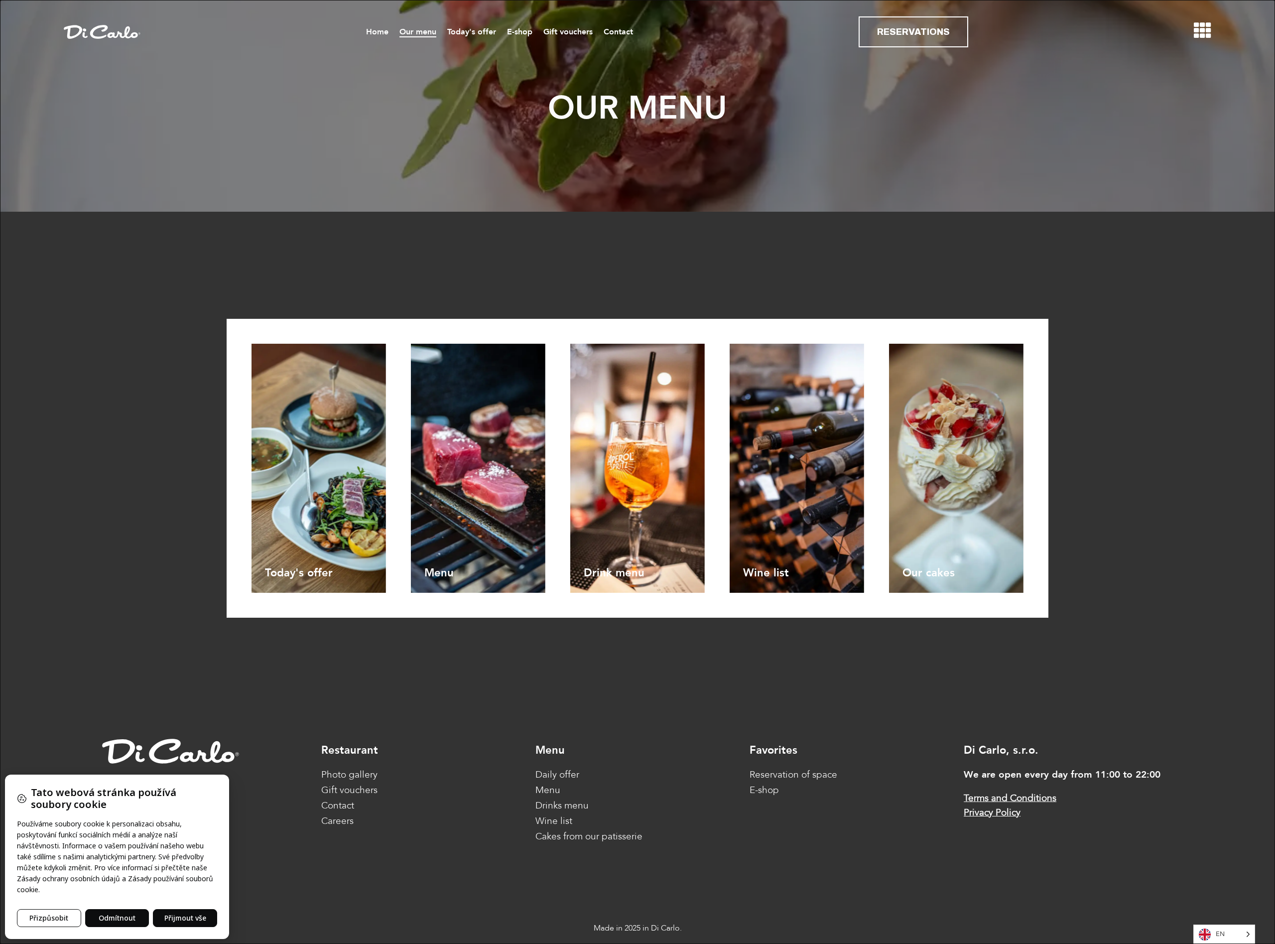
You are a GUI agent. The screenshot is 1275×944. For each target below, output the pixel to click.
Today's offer (471, 31)
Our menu (417, 31)
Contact (618, 31)
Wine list (553, 820)
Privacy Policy (992, 812)
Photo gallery (349, 774)
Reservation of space (793, 774)
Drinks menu (562, 805)
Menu (547, 790)
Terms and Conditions (1010, 798)
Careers (337, 820)
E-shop (519, 31)
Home (377, 31)
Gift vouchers (568, 31)
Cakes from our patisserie (588, 836)
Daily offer (557, 774)
